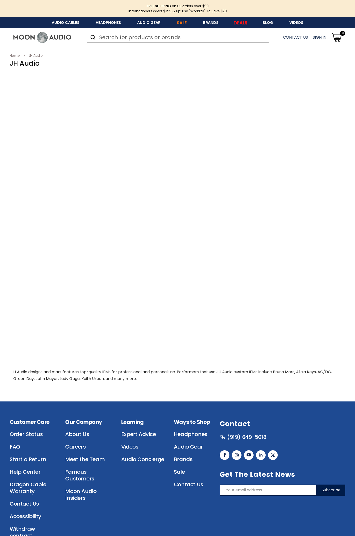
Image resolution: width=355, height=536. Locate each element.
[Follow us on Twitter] (273, 455)
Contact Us (295, 37)
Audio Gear (149, 22)
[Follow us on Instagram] (236, 455)
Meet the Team (85, 459)
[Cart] (336, 37)
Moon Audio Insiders (80, 494)
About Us (77, 434)
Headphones (108, 22)
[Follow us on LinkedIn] (261, 455)
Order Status (26, 434)
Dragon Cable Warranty (28, 488)
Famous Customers (79, 475)
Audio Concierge (142, 459)
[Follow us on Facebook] (224, 455)
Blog (268, 22)
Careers (75, 446)
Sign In (319, 37)
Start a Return (28, 459)
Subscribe (331, 490)
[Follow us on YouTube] (249, 455)
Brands (211, 22)
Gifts (240, 22)
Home (15, 55)
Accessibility (25, 516)
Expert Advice (138, 434)
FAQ (15, 446)
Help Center (25, 472)
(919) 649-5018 (246, 437)
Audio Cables (65, 22)
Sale (182, 23)
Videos (296, 22)
